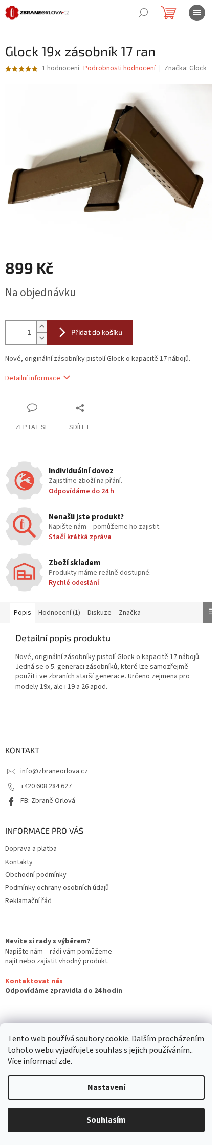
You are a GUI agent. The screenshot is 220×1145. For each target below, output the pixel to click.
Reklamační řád (28, 901)
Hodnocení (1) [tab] (59, 612)
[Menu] (197, 13)
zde (64, 1061)
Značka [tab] (130, 612)
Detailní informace (32, 378)
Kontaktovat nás (34, 981)
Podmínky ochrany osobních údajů (57, 888)
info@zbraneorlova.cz (54, 771)
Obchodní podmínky (36, 875)
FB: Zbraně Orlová (47, 801)
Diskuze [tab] (99, 612)
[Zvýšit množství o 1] (41, 326)
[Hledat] (143, 13)
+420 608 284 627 (46, 786)
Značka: (185, 68)
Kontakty (19, 862)
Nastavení (106, 1087)
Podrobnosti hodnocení (119, 69)
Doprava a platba (31, 849)
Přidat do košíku (96, 332)
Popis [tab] (22, 612)
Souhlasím (106, 1120)
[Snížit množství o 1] (41, 338)
